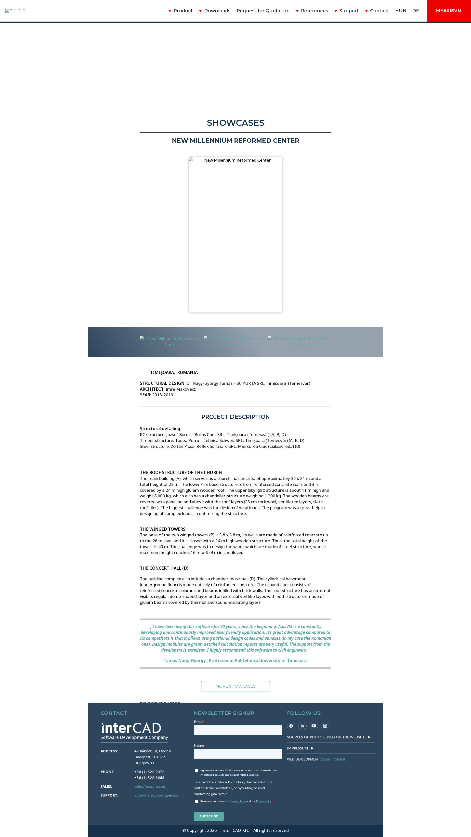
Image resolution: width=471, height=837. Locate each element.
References (314, 10)
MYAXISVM (449, 10)
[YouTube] (314, 726)
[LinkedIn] (302, 726)
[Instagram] (325, 726)
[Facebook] (291, 726)
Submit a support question (156, 795)
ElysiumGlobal (333, 759)
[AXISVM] (33, 11)
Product (183, 10)
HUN (400, 10)
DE (415, 10)
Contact (379, 10)
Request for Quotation (263, 10)
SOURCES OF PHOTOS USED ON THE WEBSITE (329, 736)
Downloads (217, 10)
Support (349, 10)
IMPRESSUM (300, 748)
